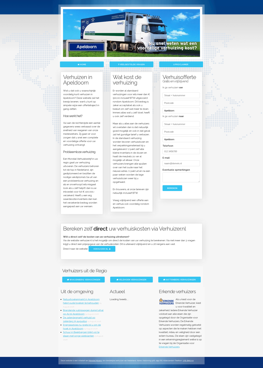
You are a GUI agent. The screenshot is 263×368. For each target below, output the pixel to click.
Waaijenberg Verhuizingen (84, 280)
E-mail (166, 157)
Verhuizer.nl (101, 249)
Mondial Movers (95, 360)
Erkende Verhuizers (169, 346)
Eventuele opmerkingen (176, 169)
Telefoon (168, 145)
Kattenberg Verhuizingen (180, 280)
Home (82, 64)
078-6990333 (188, 360)
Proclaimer (181, 64)
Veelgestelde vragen (132, 64)
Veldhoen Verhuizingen (132, 280)
